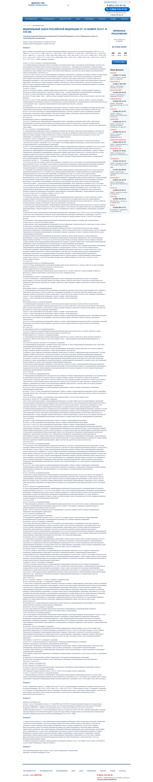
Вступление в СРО (31, 19)
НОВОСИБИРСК (115, 99)
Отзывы (113, 19)
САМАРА (113, 109)
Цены (78, 19)
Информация (89, 19)
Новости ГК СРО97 (65, 19)
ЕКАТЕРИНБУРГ (116, 90)
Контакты (124, 19)
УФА (111, 167)
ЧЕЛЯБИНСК (114, 159)
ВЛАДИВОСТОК (115, 148)
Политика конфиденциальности (107, 779)
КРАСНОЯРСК (115, 82)
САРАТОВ (113, 196)
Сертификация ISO (48, 19)
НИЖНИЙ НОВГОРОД (118, 140)
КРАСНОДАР (114, 178)
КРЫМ (112, 205)
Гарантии (102, 19)
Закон (30, 25)
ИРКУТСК (113, 188)
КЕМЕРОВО (114, 119)
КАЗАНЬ (113, 130)
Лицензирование (62, 771)
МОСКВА (113, 73)
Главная (25, 25)
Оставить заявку (119, 62)
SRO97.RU (38, 775)
